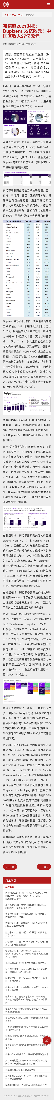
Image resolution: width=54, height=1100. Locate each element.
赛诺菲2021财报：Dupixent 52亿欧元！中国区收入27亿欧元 (26, 980)
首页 (6, 14)
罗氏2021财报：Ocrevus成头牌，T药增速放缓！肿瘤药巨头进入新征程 (26, 970)
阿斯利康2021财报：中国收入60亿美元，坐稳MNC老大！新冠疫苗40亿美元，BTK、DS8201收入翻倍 (26, 895)
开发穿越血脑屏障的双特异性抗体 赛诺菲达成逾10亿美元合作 (26, 1028)
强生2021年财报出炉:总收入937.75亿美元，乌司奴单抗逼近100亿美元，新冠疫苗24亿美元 (26, 999)
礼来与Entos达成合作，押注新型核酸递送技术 (27, 1054)
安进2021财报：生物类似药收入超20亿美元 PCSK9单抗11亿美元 (25, 915)
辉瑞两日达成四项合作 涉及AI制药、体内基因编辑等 (26, 1037)
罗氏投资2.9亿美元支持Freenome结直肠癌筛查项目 (26, 1019)
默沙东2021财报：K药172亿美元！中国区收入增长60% (26, 934)
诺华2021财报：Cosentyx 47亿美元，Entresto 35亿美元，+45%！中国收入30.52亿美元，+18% (26, 953)
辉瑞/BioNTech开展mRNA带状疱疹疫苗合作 (25, 1084)
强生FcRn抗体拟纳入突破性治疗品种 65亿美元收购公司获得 (26, 1010)
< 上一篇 (10, 866)
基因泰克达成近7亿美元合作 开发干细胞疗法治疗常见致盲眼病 (26, 1077)
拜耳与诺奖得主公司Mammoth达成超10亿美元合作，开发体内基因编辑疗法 (26, 1062)
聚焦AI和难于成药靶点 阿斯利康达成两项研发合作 (26, 1047)
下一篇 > (44, 866)
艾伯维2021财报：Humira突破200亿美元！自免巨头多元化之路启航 (26, 943)
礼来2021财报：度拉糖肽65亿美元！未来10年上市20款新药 (27, 989)
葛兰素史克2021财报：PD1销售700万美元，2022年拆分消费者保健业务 (26, 906)
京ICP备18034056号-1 (40, 1095)
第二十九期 (17, 14)
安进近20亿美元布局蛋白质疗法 (20, 1069)
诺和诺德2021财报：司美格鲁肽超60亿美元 (25, 962)
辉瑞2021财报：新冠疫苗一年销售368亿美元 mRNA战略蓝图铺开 (26, 925)
